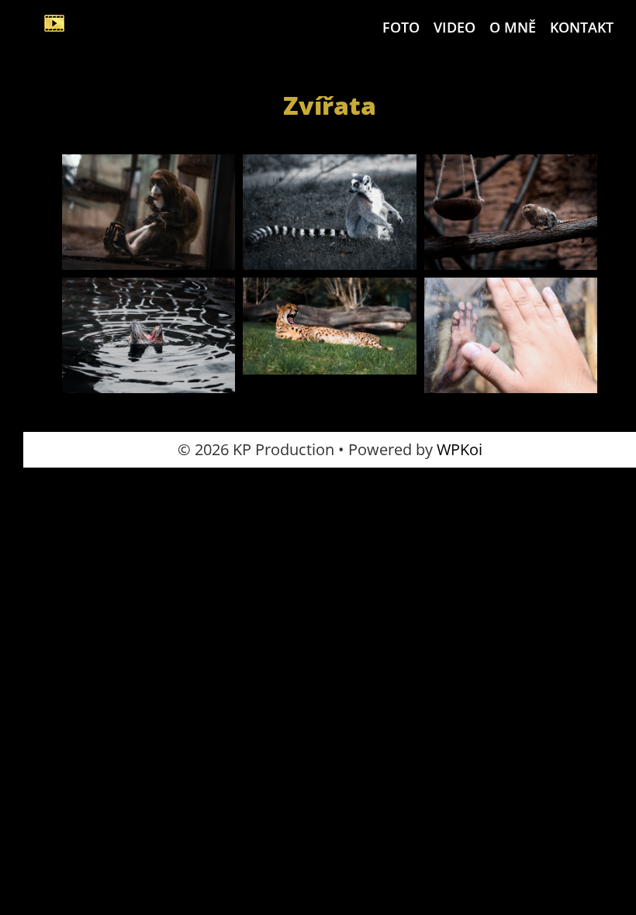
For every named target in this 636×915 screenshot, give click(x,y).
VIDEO (454, 27)
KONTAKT (582, 27)
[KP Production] (54, 23)
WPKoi (459, 449)
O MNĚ (512, 27)
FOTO (401, 27)
